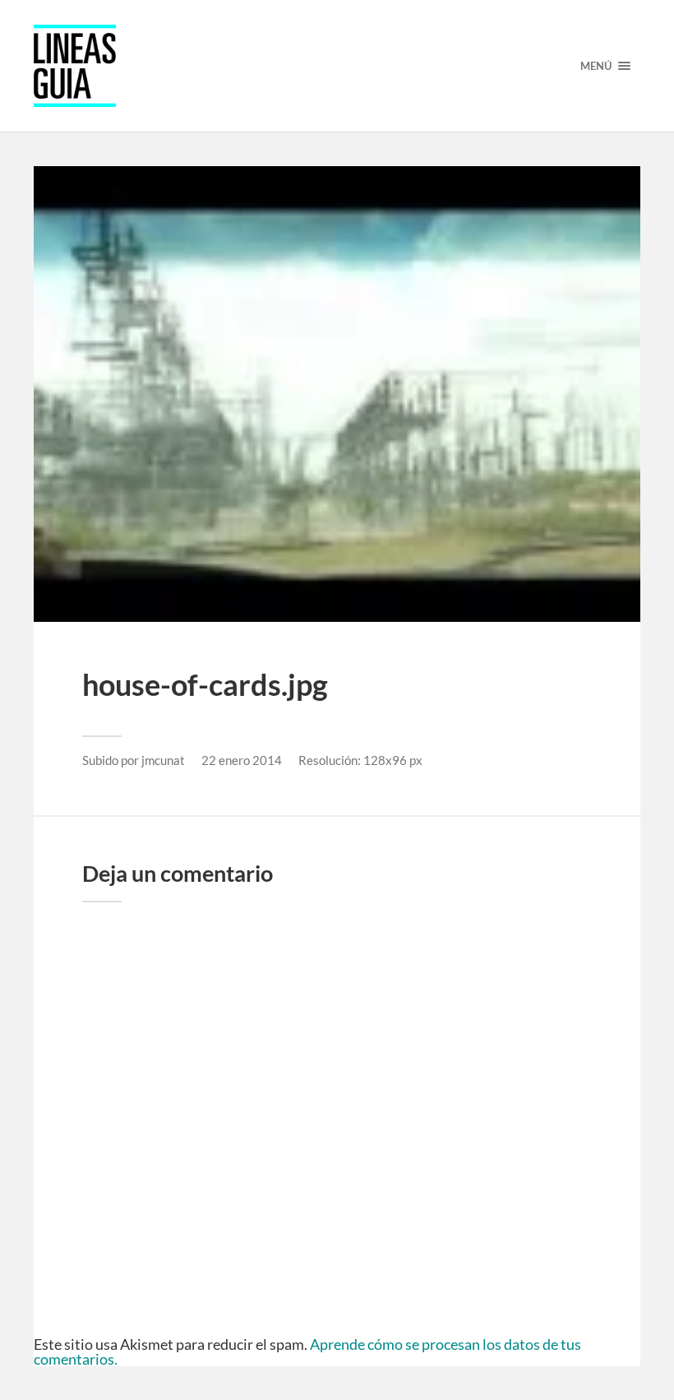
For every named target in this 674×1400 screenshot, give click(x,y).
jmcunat (163, 760)
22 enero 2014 (241, 760)
